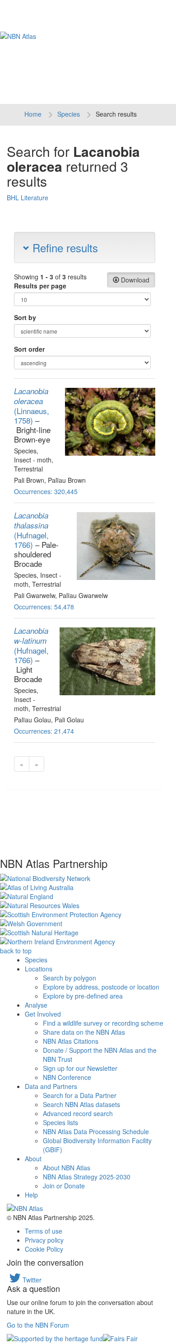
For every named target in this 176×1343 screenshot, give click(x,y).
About (33, 1158)
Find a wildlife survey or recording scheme (103, 1022)
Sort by (25, 317)
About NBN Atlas (66, 1167)
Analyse (36, 1004)
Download (134, 279)
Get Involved (43, 1013)
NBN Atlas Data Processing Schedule (96, 1131)
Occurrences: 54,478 (44, 606)
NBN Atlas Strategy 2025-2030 (86, 1176)
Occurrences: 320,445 (46, 491)
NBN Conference (67, 1077)
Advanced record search (78, 1113)
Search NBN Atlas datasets (81, 1104)
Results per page (40, 285)
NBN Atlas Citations (70, 1041)
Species (68, 113)
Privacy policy (44, 1239)
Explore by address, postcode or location (101, 986)
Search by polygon (69, 977)
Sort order (29, 348)
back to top (16, 950)
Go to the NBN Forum (38, 1324)
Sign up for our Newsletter (80, 1068)
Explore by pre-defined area (83, 995)
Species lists (60, 1122)
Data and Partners (51, 1086)
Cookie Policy (44, 1248)
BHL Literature (27, 197)
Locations (38, 968)
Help (31, 1194)
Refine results (63, 247)
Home (33, 113)
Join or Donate (64, 1185)
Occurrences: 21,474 (44, 730)
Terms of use (43, 1230)
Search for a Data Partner (79, 1095)
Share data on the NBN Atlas (84, 1032)
